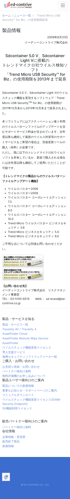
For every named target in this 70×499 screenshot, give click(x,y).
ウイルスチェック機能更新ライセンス (26, 347)
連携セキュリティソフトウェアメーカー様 (29, 356)
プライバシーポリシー (35, 478)
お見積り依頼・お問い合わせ (21, 366)
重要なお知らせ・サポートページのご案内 (29, 390)
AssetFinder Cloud (14, 333)
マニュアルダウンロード (18, 395)
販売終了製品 (11, 441)
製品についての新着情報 (18, 385)
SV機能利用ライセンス (17, 408)
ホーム (6, 15)
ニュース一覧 (22, 15)
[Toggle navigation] (63, 5)
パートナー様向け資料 (16, 371)
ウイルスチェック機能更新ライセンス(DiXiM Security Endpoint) (31, 402)
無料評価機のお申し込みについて (23, 376)
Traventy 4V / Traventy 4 (19, 329)
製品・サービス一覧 (15, 324)
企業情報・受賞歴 (13, 437)
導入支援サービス (13, 352)
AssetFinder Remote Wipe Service (25, 338)
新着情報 (8, 446)
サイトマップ (48, 470)
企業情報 (30, 470)
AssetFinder (10, 343)
